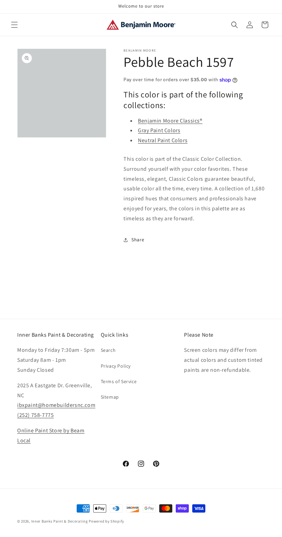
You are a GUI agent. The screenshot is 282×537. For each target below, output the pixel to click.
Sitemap (110, 397)
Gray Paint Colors (159, 130)
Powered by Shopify (106, 521)
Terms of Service (119, 381)
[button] (14, 24)
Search (108, 350)
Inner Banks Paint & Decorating (59, 521)
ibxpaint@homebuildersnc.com (56, 405)
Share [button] (137, 239)
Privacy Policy (116, 366)
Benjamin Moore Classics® (170, 120)
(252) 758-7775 (35, 415)
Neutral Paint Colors (162, 140)
